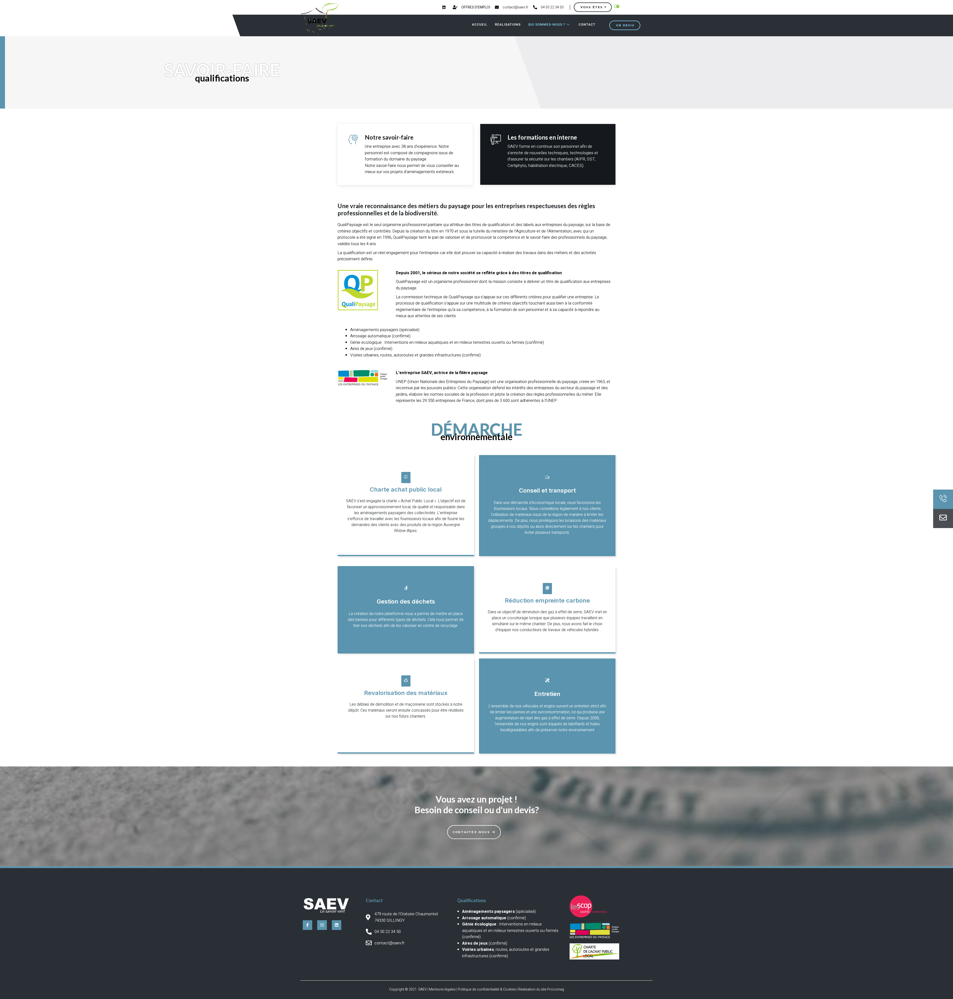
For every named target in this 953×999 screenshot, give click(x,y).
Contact (587, 24)
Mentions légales (442, 989)
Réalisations (508, 24)
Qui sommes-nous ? (546, 24)
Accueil (479, 24)
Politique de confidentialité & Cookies (487, 989)
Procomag (555, 989)
